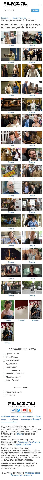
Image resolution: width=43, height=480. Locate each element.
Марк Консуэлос (13, 377)
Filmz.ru (19, 434)
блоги (38, 416)
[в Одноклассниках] (30, 410)
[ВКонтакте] (13, 410)
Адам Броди (11, 364)
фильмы (22, 416)
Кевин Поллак (12, 380)
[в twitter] (19, 410)
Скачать (11, 45)
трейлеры (5, 416)
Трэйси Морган (12, 354)
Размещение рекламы (21, 475)
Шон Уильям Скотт (14, 370)
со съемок (10, 395)
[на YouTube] (24, 410)
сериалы (31, 416)
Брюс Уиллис (12, 357)
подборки (14, 419)
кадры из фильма (14, 392)
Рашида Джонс (12, 360)
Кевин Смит (11, 367)
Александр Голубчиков (29, 442)
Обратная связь (32, 473)
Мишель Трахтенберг (15, 374)
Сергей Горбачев (23, 444)
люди (3, 419)
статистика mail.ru (8, 422)
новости (14, 416)
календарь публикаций (31, 419)
